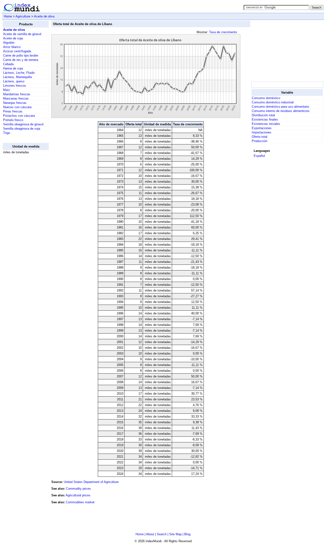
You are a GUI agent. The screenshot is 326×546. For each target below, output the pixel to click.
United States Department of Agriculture (91, 482)
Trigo (6, 133)
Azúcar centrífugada (17, 51)
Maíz (6, 90)
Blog (187, 534)
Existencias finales (265, 119)
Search (162, 534)
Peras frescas (12, 111)
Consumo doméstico (266, 98)
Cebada (8, 64)
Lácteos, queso (13, 81)
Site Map (175, 534)
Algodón (8, 42)
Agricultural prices (78, 495)
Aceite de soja (13, 38)
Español (259, 156)
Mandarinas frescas (16, 94)
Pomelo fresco (13, 120)
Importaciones (261, 132)
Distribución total (263, 115)
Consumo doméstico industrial (273, 102)
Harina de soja (13, 68)
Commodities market (80, 502)
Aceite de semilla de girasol (22, 34)
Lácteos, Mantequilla (17, 77)
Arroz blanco (12, 47)
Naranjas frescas (14, 103)
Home (8, 16)
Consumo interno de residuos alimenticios (281, 111)
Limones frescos (14, 85)
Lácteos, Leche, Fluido (19, 72)
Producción (259, 141)
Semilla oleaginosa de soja (21, 128)
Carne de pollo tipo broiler (20, 55)
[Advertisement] (22, 230)
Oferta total (259, 136)
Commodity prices (78, 488)
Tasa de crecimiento (223, 32)
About (150, 534)
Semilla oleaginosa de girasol (23, 124)
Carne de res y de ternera (20, 60)
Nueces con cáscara (17, 107)
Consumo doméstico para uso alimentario (280, 106)
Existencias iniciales (266, 124)
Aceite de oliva (44, 16)
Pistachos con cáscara (19, 115)
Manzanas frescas (16, 98)
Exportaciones (262, 128)
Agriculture (23, 16)
